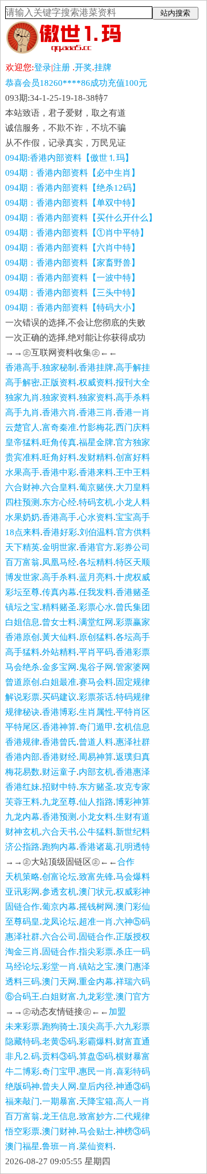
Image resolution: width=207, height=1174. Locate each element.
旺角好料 (59, 457)
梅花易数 (22, 772)
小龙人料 (133, 502)
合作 (126, 861)
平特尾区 (22, 727)
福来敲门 (22, 1101)
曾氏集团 (133, 607)
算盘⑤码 (96, 1056)
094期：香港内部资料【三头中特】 (72, 292)
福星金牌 (96, 442)
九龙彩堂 (96, 996)
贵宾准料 (22, 457)
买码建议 (59, 697)
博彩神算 (133, 801)
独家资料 (59, 397)
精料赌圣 (59, 607)
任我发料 (96, 592)
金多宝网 (59, 667)
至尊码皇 (22, 921)
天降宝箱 (96, 1101)
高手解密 (22, 382)
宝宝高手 (133, 517)
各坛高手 (133, 637)
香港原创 (22, 637)
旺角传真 (59, 442)
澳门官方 (133, 996)
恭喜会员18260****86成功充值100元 (76, 83)
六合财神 (22, 487)
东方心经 (59, 502)
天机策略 (22, 876)
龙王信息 (59, 1116)
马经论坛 (22, 966)
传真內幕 (59, 592)
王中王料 (133, 472)
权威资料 (96, 382)
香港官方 (96, 547)
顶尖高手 (96, 1026)
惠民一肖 (96, 1071)
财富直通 (133, 1041)
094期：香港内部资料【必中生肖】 (72, 172)
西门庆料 (133, 427)
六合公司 (59, 936)
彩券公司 (133, 547)
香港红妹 (22, 786)
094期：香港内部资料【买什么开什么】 (81, 217)
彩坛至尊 (22, 592)
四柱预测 (22, 502)
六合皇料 (59, 487)
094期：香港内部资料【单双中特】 (72, 202)
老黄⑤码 (59, 1041)
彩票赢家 (133, 622)
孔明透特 (133, 846)
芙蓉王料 (22, 801)
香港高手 (22, 367)
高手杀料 (133, 397)
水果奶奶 (22, 517)
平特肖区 (133, 712)
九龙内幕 (22, 816)
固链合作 (22, 906)
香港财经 (59, 757)
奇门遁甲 (96, 727)
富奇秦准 (59, 427)
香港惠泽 (133, 772)
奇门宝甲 (59, 1071)
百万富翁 (22, 562)
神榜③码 (133, 1131)
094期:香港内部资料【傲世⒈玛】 (69, 157)
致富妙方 (96, 1116)
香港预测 (59, 816)
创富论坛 (59, 876)
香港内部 (22, 757)
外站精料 (59, 652)
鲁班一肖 (59, 1146)
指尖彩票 (96, 951)
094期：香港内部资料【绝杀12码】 (72, 187)
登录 (42, 67)
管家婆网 (133, 667)
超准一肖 (96, 921)
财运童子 (59, 772)
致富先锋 (96, 876)
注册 (61, 67)
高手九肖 (22, 412)
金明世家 (59, 547)
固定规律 (133, 682)
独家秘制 (59, 367)
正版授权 (133, 936)
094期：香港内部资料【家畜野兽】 (72, 262)
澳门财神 (59, 1131)
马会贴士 (96, 1131)
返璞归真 (133, 757)
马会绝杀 (22, 667)
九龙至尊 (59, 801)
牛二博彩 (22, 1071)
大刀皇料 (133, 487)
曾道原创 (22, 682)
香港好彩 (60, 532)
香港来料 (96, 472)
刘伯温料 (96, 532)
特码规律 (133, 697)
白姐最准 (59, 682)
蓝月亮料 (96, 577)
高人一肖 (133, 1101)
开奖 (83, 67)
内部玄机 (96, 772)
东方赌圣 (96, 786)
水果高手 (22, 472)
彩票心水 (96, 607)
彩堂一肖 (59, 966)
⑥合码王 (22, 996)
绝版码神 (22, 1086)
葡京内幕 (59, 906)
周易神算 (96, 757)
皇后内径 (96, 1086)
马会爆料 (133, 876)
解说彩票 (22, 697)
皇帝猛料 (22, 442)
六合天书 (59, 831)
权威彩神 (133, 891)
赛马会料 (96, 682)
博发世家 (22, 577)
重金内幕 (96, 981)
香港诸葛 (96, 846)
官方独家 (133, 442)
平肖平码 (96, 652)
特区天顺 (133, 562)
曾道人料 (96, 742)
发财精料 (96, 457)
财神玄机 (22, 831)
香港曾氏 (59, 742)
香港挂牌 (96, 367)
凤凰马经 (59, 562)
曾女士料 (59, 622)
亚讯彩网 (22, 891)
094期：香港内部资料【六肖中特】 (72, 247)
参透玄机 (59, 891)
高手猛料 (22, 652)
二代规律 (133, 1116)
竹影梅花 (96, 427)
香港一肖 (133, 412)
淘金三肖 (22, 951)
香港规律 (22, 742)
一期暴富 (59, 1101)
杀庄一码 (133, 951)
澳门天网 (59, 981)
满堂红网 (96, 622)
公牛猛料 (96, 831)
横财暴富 (133, 1056)
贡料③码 (59, 1056)
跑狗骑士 (59, 1026)
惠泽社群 (133, 742)
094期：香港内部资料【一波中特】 (72, 277)
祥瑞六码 (133, 981)
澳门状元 (96, 891)
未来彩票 (22, 1026)
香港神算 (59, 727)
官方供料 (133, 532)
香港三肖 (96, 412)
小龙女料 (96, 816)
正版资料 (59, 382)
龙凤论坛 (59, 921)
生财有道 (133, 816)
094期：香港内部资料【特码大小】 (72, 307)
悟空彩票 (22, 1131)
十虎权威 (133, 577)
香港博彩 (59, 712)
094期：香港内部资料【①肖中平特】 (76, 232)
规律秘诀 (22, 712)
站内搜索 (175, 13)
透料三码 (22, 981)
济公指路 (22, 846)
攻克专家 (133, 786)
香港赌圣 (133, 592)
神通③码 (133, 1086)
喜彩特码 (133, 1071)
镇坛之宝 (22, 607)
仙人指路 (96, 801)
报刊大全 (133, 382)
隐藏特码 (22, 1041)
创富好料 (133, 457)
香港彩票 (133, 652)
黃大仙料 (59, 637)
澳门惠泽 (133, 966)
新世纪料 (133, 831)
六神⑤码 (133, 921)
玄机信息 (133, 727)
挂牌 (103, 67)
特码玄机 (96, 502)
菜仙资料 (96, 1146)
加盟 (117, 1011)
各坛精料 (96, 562)
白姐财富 (59, 996)
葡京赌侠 (96, 487)
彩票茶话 (96, 697)
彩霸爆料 (96, 1041)
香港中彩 (59, 472)
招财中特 (59, 786)
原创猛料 (96, 637)
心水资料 (96, 517)
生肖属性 (96, 712)
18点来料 (22, 532)
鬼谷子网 (96, 667)
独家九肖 (22, 397)
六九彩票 (133, 1026)
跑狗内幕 (59, 846)
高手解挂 (133, 367)
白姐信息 (22, 622)
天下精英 (22, 547)
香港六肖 (59, 412)
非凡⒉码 (22, 1056)
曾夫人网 (59, 1086)
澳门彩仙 (133, 906)
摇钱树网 (96, 906)
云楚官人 (22, 427)
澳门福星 (22, 1146)
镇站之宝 (96, 966)
